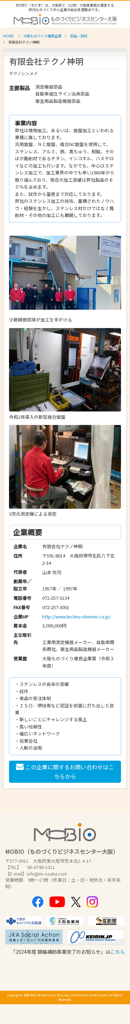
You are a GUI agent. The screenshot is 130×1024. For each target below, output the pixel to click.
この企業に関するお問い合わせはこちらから (69, 771)
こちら (117, 951)
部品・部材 (78, 35)
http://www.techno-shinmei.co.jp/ (76, 616)
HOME (8, 35)
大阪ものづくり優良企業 (42, 35)
